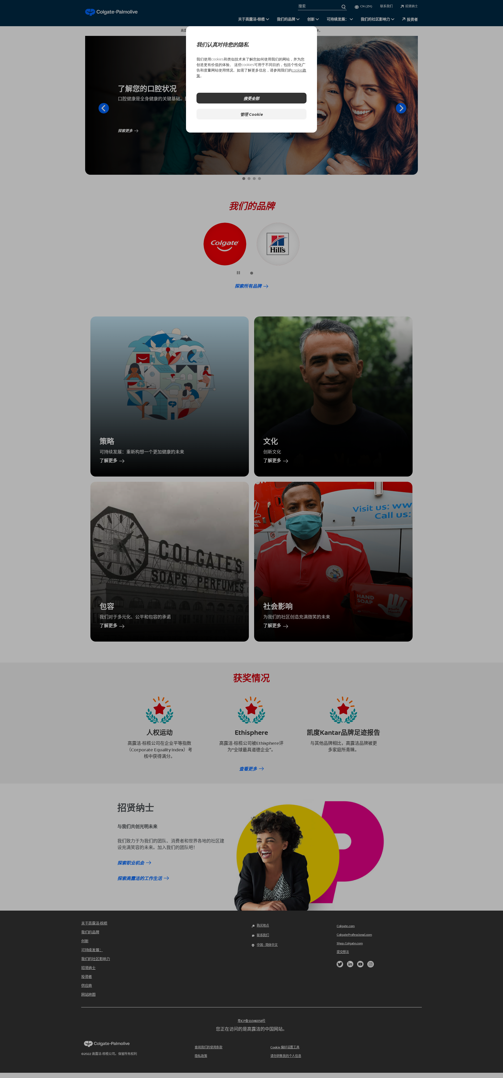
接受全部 (251, 98)
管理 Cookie (251, 114)
